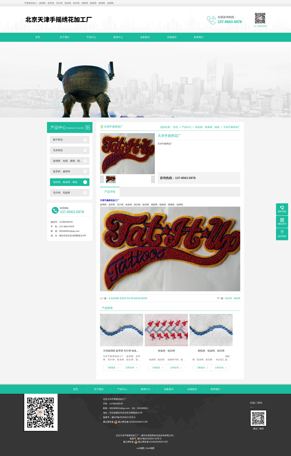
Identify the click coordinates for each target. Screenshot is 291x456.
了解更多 (111, 367)
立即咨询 (129, 367)
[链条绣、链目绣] (166, 330)
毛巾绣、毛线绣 (61, 192)
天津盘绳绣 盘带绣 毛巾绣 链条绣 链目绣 (128, 298)
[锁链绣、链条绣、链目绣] (211, 330)
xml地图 (140, 448)
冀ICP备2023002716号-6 (123, 417)
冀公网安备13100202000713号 (132, 422)
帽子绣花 (58, 139)
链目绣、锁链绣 (232, 298)
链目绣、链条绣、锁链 (65, 182)
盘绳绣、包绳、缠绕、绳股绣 (69, 161)
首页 (37, 37)
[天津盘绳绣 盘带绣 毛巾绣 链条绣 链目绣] (121, 330)
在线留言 (172, 37)
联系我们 (199, 37)
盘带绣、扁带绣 (61, 171)
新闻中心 (118, 37)
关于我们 (64, 37)
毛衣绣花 (58, 150)
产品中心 (91, 37)
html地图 (150, 448)
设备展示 (145, 37)
